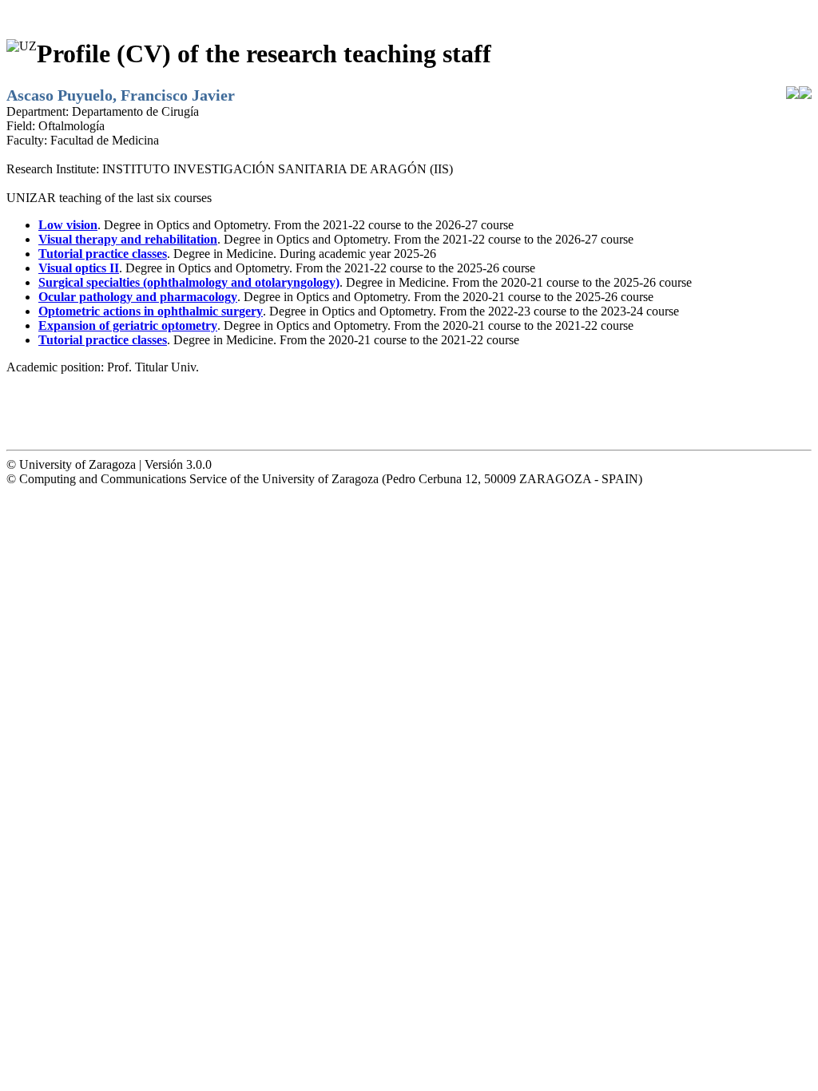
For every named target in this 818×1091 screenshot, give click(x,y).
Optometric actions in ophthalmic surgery (150, 311)
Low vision (67, 225)
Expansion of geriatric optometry (127, 325)
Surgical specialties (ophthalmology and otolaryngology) (189, 282)
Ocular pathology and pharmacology (137, 296)
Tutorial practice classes (102, 253)
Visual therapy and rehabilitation (127, 239)
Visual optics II (78, 268)
